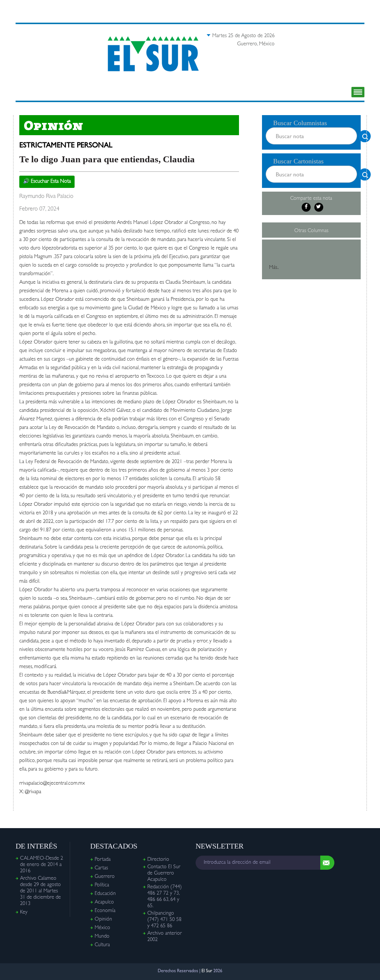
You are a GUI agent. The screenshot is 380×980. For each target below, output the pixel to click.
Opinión (103, 919)
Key (23, 912)
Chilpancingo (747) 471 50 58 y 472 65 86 (164, 920)
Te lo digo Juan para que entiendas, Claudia (107, 159)
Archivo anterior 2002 (164, 936)
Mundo (102, 936)
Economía (105, 911)
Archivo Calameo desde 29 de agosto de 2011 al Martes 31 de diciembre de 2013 (40, 891)
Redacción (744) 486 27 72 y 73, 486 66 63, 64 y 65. (164, 897)
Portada (103, 859)
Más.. (274, 267)
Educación (105, 893)
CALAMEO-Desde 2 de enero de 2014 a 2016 (41, 865)
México (102, 928)
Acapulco (104, 902)
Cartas (101, 868)
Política (102, 885)
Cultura (102, 945)
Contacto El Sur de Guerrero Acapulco (163, 873)
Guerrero (105, 876)
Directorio (158, 859)
